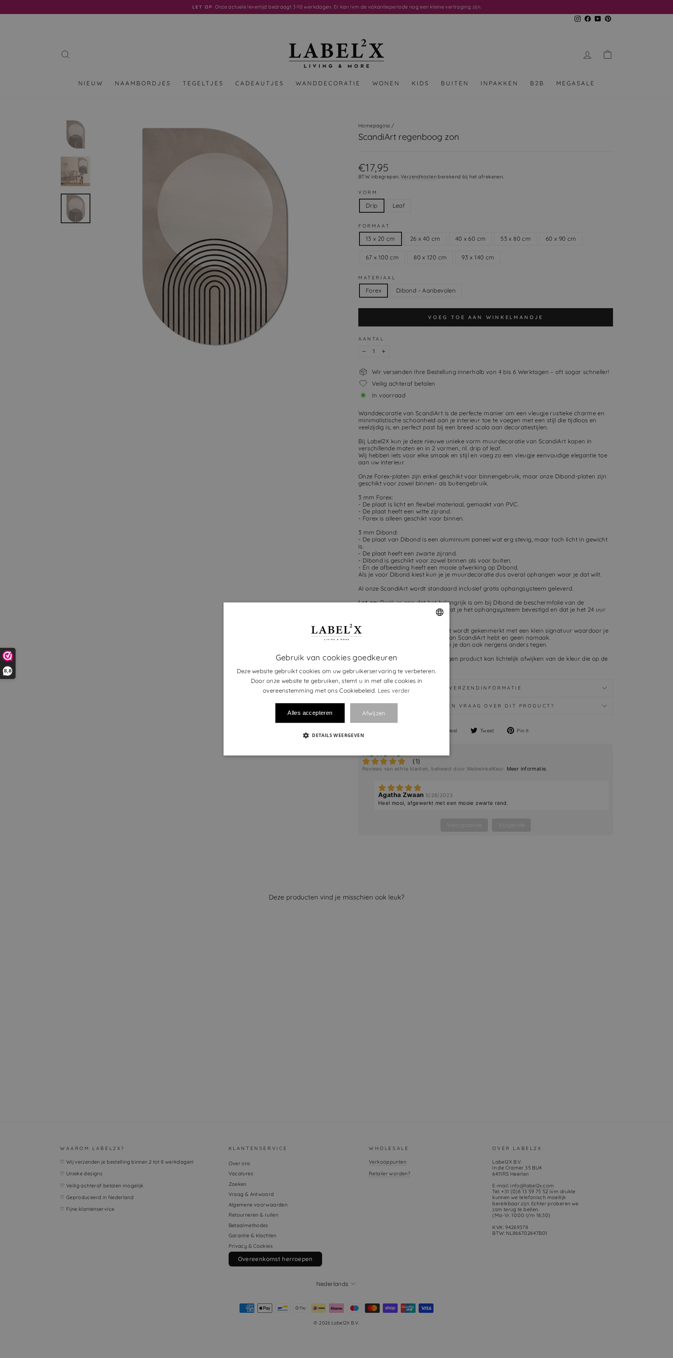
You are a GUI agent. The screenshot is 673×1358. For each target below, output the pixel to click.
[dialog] (336, 678)
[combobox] (440, 612)
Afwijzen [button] (374, 713)
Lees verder (394, 690)
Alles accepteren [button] (309, 713)
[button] (336, 735)
